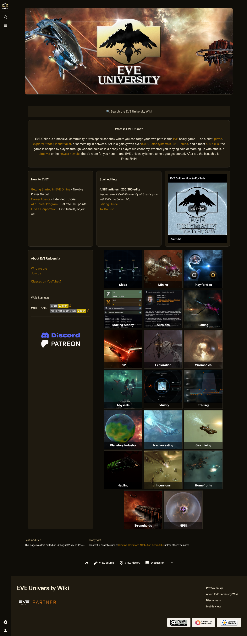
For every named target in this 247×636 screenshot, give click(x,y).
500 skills (212, 144)
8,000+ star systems (155, 144)
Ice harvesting (163, 445)
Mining (163, 285)
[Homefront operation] (203, 470)
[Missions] (163, 309)
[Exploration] (163, 349)
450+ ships (180, 144)
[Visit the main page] (5, 6)
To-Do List (107, 209)
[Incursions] (163, 470)
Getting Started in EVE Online (50, 189)
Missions (163, 325)
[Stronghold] (143, 510)
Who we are (39, 268)
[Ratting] (203, 309)
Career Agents (40, 199)
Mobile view (213, 606)
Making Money (123, 325)
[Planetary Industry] (123, 429)
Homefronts (203, 485)
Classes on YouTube (44, 281)
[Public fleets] (183, 510)
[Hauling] (123, 470)
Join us (36, 273)
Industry (163, 405)
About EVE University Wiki (222, 594)
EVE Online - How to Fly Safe (187, 178)
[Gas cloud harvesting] (203, 429)
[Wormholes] (203, 349)
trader (49, 144)
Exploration (163, 365)
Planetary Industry (123, 445)
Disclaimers (213, 600)
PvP (175, 139)
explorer (38, 144)
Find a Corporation (44, 209)
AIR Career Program (44, 204)
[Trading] (203, 386)
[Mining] (163, 269)
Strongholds (143, 525)
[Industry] (163, 386)
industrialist (63, 144)
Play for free (203, 285)
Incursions (163, 485)
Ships (123, 285)
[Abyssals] (123, 389)
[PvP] (123, 349)
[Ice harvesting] (163, 429)
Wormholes (203, 365)
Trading (203, 405)
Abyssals (123, 405)
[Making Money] (123, 309)
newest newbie (69, 154)
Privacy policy (214, 587)
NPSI (183, 525)
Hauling (123, 485)
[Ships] (123, 269)
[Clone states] (203, 269)
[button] (197, 208)
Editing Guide (109, 204)
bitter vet (44, 154)
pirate (218, 139)
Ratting (203, 325)
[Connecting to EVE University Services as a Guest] (60, 335)
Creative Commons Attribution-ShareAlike (141, 545)
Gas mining (203, 445)
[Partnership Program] (37, 602)
